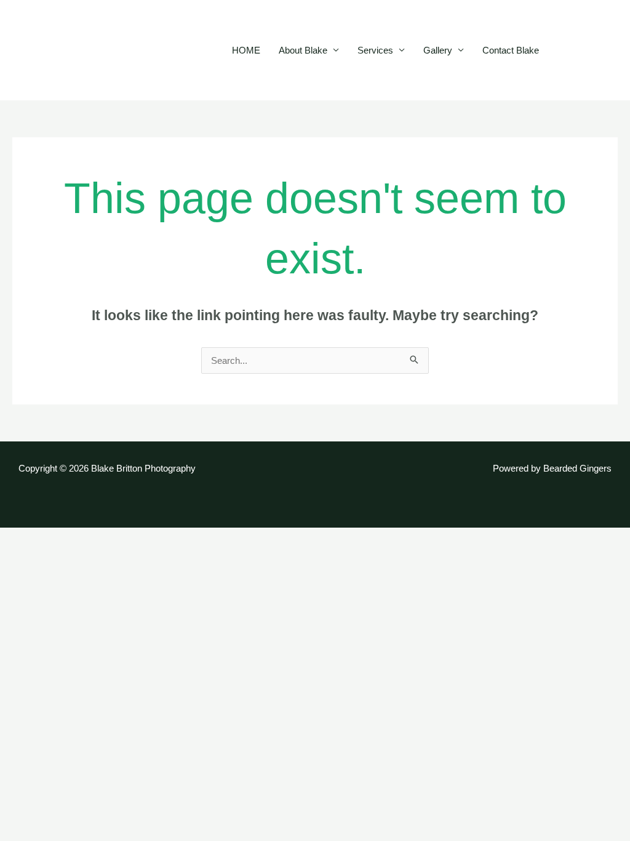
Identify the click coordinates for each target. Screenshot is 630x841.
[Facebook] (566, 51)
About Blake (303, 50)
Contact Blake (510, 50)
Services (375, 50)
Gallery (437, 50)
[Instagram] (602, 51)
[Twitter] (584, 51)
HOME (246, 50)
